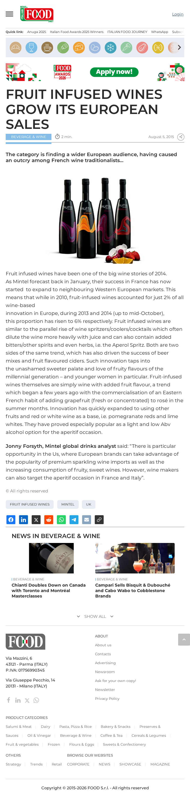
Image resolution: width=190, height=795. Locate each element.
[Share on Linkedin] (23, 519)
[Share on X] (36, 519)
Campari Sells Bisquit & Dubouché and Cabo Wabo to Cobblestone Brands (132, 590)
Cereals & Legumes (149, 735)
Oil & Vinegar (39, 735)
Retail (57, 764)
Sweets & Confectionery (124, 744)
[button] (10, 14)
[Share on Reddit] (48, 519)
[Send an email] (86, 519)
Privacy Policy (107, 698)
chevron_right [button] (179, 47)
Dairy (45, 726)
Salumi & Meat (19, 726)
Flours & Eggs (81, 744)
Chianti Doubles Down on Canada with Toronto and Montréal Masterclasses (49, 590)
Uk (88, 504)
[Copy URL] (99, 519)
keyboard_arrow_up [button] (184, 639)
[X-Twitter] (27, 700)
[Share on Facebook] (10, 519)
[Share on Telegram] (74, 519)
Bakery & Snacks (115, 726)
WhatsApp (159, 32)
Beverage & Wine (28, 137)
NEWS (104, 764)
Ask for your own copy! (115, 681)
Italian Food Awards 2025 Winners (76, 32)
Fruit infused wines (29, 504)
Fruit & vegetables (22, 744)
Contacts (103, 654)
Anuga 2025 (36, 32)
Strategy (13, 764)
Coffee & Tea (111, 735)
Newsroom (105, 672)
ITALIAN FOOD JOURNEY (127, 32)
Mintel (67, 504)
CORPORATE (78, 764)
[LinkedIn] (18, 700)
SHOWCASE (130, 764)
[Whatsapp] (36, 700)
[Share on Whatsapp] (61, 519)
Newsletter (105, 689)
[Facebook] (9, 700)
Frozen (54, 744)
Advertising (105, 663)
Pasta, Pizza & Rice (75, 726)
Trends (36, 764)
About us (103, 645)
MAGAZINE (160, 764)
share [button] (181, 137)
